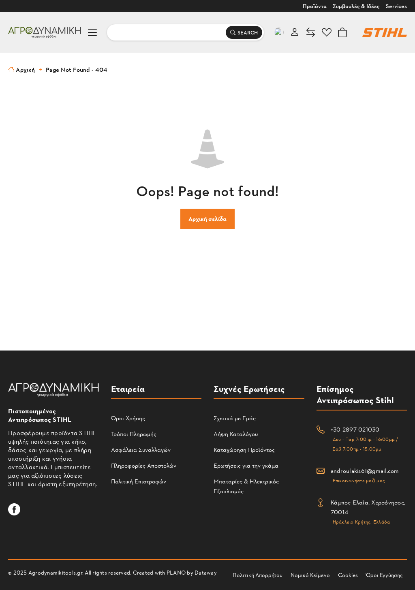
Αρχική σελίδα (207, 218)
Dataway (206, 572)
